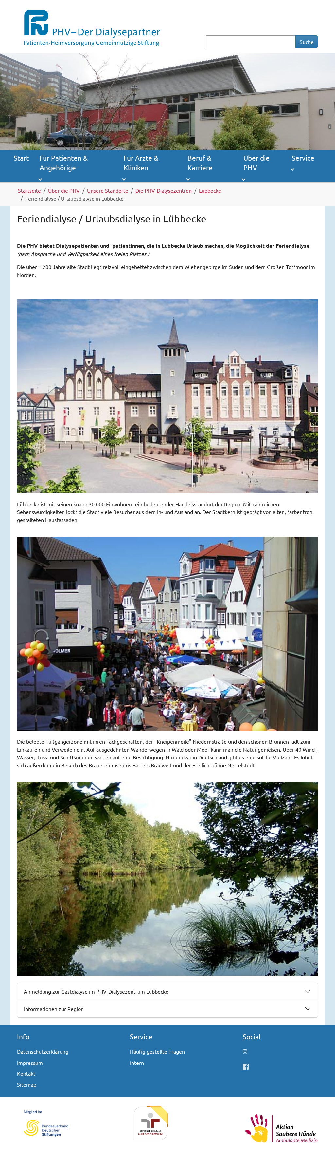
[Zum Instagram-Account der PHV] (245, 1051)
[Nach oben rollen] (320, 1135)
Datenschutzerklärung (42, 1051)
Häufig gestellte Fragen (157, 1051)
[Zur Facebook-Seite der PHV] (246, 1066)
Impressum (30, 1062)
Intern (137, 1062)
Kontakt (26, 1073)
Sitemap (26, 1084)
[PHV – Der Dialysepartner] (91, 25)
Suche (307, 41)
